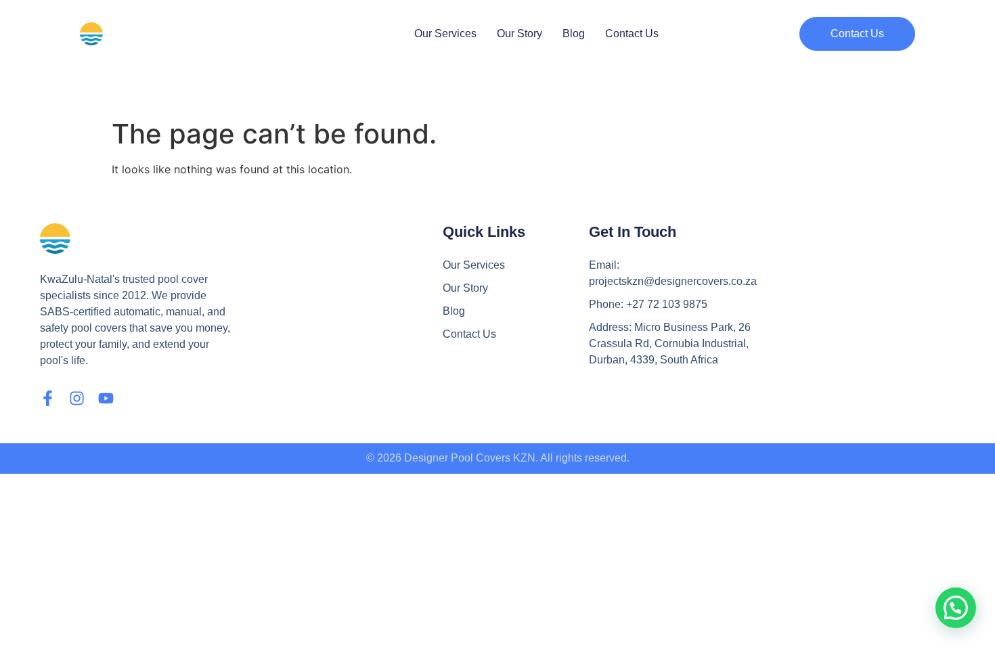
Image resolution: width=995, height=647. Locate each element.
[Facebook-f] (48, 398)
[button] (857, 34)
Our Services (445, 33)
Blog (573, 33)
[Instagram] (77, 398)
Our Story (519, 33)
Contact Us (632, 33)
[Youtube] (106, 398)
